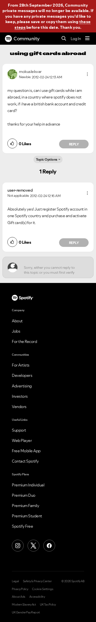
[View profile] (12, 73)
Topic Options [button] (46, 159)
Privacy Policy (20, 589)
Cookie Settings (42, 589)
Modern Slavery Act (24, 605)
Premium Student (27, 516)
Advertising (22, 386)
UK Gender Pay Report (26, 612)
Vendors (19, 406)
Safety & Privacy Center (37, 581)
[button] (87, 74)
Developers (22, 375)
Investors (20, 396)
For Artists (21, 365)
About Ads (18, 597)
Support (19, 430)
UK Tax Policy (48, 605)
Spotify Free (22, 526)
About (17, 321)
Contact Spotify (25, 461)
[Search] (64, 39)
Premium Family (25, 505)
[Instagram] (18, 545)
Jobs (16, 331)
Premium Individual (28, 485)
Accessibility (37, 597)
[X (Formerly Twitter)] (33, 545)
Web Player (22, 440)
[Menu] (87, 39)
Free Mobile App (26, 450)
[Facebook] (49, 545)
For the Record (24, 341)
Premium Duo (23, 495)
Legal (15, 581)
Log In (76, 38)
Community (27, 38)
